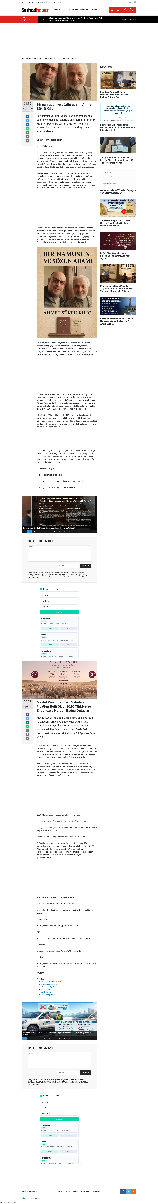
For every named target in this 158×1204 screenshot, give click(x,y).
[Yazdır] (27, 136)
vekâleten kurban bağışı (49, 984)
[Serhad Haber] (35, 10)
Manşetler (30, 2)
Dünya (75, 10)
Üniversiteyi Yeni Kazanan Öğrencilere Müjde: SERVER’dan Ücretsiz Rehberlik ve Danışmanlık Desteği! (78, 19)
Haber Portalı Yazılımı (32, 1198)
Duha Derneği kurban (48, 995)
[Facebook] (27, 116)
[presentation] (29, 19)
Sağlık (94, 10)
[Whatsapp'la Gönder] (27, 128)
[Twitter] (27, 120)
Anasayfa (60, 1191)
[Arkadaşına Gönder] (27, 132)
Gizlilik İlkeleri (85, 1191)
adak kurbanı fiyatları (48, 987)
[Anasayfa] (23, 2)
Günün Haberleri (40, 2)
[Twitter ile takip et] (128, 1191)
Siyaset (66, 10)
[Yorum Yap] (27, 140)
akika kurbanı (45, 990)
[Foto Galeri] (135, 2)
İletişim (75, 1191)
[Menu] (112, 10)
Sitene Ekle (57, 2)
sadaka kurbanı (46, 992)
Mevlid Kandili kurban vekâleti (51, 982)
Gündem (57, 10)
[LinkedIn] (27, 124)
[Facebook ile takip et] (123, 1191)
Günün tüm (129, 19)
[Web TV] (130, 2)
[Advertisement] (79, 39)
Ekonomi (84, 10)
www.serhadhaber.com (8, 1203)
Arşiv (49, 2)
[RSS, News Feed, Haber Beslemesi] (133, 1191)
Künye (68, 1191)
